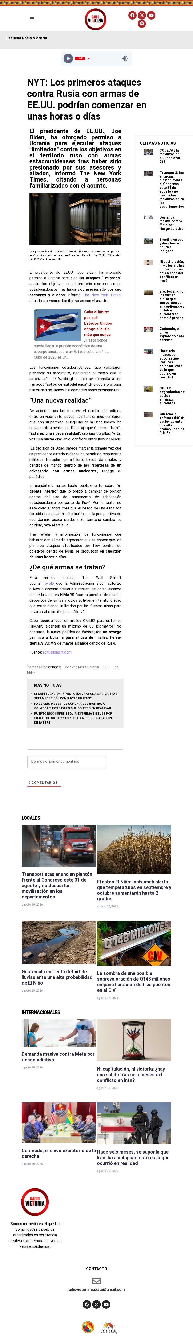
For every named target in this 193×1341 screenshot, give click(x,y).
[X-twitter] (142, 15)
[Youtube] (151, 15)
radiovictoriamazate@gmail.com (96, 1289)
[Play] (68, 59)
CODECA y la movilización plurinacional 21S (170, 156)
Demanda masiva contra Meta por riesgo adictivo (172, 223)
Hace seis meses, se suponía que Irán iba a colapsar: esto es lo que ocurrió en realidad (171, 364)
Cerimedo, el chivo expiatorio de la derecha (172, 334)
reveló (49, 583)
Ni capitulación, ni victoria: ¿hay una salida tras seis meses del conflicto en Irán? (172, 271)
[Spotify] (142, 24)
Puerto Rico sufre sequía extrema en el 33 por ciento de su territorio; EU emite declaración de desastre (75, 718)
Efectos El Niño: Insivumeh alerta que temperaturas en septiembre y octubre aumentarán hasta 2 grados (172, 305)
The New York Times (102, 295)
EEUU (106, 667)
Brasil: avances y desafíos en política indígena (171, 245)
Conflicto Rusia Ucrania (81, 667)
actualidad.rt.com (57, 652)
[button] (32, 19)
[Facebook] (132, 15)
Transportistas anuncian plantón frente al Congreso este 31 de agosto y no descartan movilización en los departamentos (172, 189)
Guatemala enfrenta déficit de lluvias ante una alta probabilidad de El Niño (57, 977)
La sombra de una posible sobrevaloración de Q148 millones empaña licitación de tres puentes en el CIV (133, 981)
